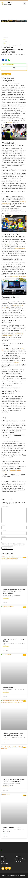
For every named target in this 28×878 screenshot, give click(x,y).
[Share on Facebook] (3, 60)
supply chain (17, 362)
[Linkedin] (9, 868)
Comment (5, 506)
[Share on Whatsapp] (9, 60)
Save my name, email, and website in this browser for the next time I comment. (13, 544)
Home (6, 37)
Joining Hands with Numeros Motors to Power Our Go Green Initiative (14, 591)
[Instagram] (6, 868)
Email (3, 530)
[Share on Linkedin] (6, 60)
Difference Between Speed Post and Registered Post (13, 734)
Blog (6, 41)
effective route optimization (18, 276)
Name (4, 525)
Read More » (6, 598)
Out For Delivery (9, 687)
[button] (24, 3)
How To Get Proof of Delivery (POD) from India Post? (13, 780)
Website (4, 536)
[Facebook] (2, 868)
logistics (9, 122)
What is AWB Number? (11, 827)
